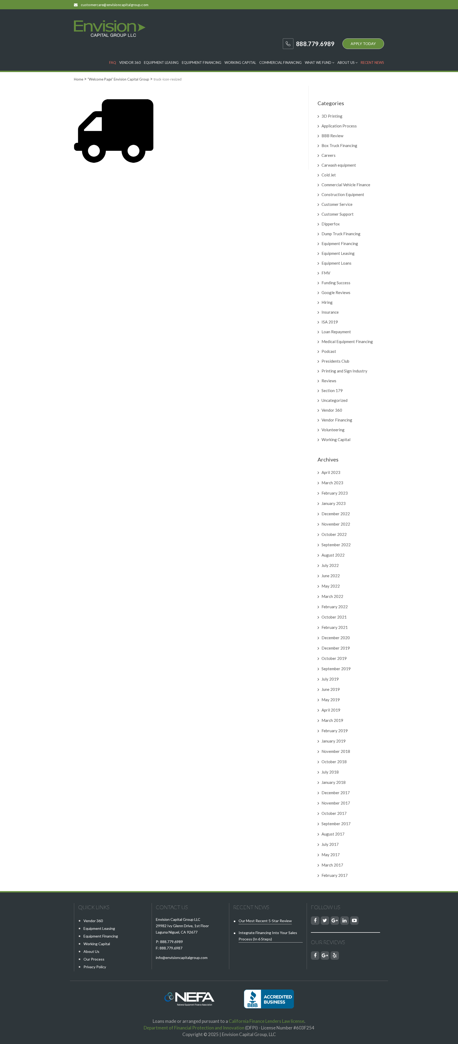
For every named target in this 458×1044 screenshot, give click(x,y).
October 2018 (334, 761)
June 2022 (331, 575)
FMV (326, 272)
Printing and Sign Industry (344, 370)
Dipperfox (331, 223)
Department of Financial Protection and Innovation (194, 1027)
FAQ (112, 62)
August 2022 (333, 555)
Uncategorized (334, 400)
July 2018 (330, 772)
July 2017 (330, 844)
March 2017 (332, 865)
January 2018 (334, 782)
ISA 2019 (330, 321)
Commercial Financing (280, 62)
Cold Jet (329, 174)
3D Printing (332, 116)
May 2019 (331, 699)
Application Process (339, 125)
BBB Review (332, 135)
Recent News (372, 62)
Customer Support (338, 214)
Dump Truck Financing (341, 233)
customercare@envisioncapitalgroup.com (114, 5)
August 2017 (333, 834)
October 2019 (334, 658)
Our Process (93, 959)
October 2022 (334, 534)
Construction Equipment (343, 194)
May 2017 (331, 854)
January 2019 (334, 741)
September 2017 (336, 823)
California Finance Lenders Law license (266, 1021)
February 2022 (335, 606)
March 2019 (332, 720)
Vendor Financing (337, 419)
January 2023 (334, 503)
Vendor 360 (130, 62)
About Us (346, 62)
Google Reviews (336, 292)
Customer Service (337, 204)
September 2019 (336, 668)
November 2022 (336, 524)
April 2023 (331, 472)
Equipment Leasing (161, 62)
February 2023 (335, 493)
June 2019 (331, 689)
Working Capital (240, 62)
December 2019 (336, 648)
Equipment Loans (336, 263)
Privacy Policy (94, 967)
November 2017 (336, 803)
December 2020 (336, 637)
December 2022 (336, 513)
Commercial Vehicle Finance (346, 184)
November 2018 (336, 751)
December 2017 (336, 792)
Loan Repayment (336, 331)
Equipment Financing (201, 62)
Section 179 (332, 390)
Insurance (330, 312)
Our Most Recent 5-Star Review (265, 920)
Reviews (329, 380)
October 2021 (334, 617)
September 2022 (336, 544)
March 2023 (332, 482)
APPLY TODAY (363, 43)
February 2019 (335, 730)
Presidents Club (335, 361)
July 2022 (330, 565)
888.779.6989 (171, 941)
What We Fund (318, 62)
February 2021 (335, 627)
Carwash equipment (339, 165)
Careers (329, 155)
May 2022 (331, 586)
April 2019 (331, 710)
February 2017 (335, 875)
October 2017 (334, 813)
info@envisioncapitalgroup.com (182, 957)
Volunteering (333, 429)
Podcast (329, 351)
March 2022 (332, 596)
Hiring (327, 302)
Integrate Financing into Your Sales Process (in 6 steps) (268, 935)
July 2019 (330, 679)
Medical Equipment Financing (347, 341)
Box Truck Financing (339, 145)
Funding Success (336, 282)
